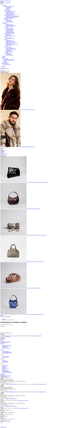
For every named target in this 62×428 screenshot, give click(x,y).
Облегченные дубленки (10, 33)
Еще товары (6, 19)
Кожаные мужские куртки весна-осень (12, 16)
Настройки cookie (3, 427)
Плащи (5, 36)
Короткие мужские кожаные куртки (12, 15)
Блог (3, 65)
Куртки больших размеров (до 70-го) (12, 44)
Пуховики (6, 23)
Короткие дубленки (9, 12)
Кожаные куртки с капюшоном (11, 42)
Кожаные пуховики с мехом (10, 25)
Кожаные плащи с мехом (10, 38)
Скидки (3, 56)
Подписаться (3, 334)
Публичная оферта (5, 370)
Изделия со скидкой (5, 356)
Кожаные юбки (8, 54)
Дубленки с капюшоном (10, 13)
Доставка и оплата (5, 63)
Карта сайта (4, 360)
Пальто (5, 46)
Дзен (1, 339)
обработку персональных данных (11, 335)
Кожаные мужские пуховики (9, 6)
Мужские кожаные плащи (8, 18)
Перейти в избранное (3, 153)
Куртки (5, 39)
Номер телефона (3, 383)
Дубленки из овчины (9, 28)
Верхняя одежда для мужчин (9, 59)
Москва (1, 149)
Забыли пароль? (7, 421)
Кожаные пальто (9, 47)
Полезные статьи (5, 362)
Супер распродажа (5, 357)
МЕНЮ (2, 1)
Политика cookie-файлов (6, 371)
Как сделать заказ (5, 361)
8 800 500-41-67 (3, 70)
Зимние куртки (8, 45)
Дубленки (6, 27)
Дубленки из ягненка (9, 31)
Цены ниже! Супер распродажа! (5, 0)
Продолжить (2, 326)
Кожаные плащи (9, 37)
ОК (4, 339)
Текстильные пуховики (10, 26)
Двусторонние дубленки (10, 32)
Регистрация (2, 421)
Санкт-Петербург (3, 150)
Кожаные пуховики (9, 24)
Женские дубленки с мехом (6, 345)
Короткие (7, 8)
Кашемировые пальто (9, 51)
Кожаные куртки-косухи (10, 41)
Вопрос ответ (4, 369)
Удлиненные (8, 9)
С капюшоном (8, 7)
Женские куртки (5, 346)
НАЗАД (2, 3)
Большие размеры (5, 58)
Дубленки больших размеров (11, 11)
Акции (3, 57)
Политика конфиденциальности (5, 341)
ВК (2, 339)
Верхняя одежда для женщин (9, 60)
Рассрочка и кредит (7, 64)
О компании (4, 61)
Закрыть (2, 378)
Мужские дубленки (7, 10)
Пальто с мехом (8, 49)
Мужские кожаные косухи (10, 17)
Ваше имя (2, 382)
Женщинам (4, 22)
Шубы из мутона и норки (10, 35)
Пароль (1, 420)
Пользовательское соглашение (7, 372)
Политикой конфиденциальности (36, 335)
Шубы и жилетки (7, 34)
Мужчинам (4, 5)
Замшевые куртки (9, 43)
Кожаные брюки (9, 20)
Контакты (4, 66)
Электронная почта (3, 419)
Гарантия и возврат (5, 62)
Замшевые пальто (9, 50)
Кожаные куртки (9, 40)
